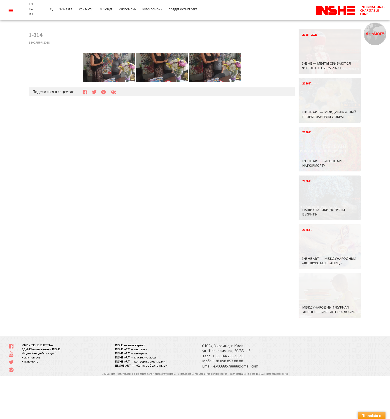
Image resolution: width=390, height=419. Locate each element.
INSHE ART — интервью (131, 353)
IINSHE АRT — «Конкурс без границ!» (141, 365)
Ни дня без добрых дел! (39, 353)
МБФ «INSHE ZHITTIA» (37, 345)
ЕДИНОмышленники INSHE (41, 349)
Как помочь (30, 361)
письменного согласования (272, 373)
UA (31, 9)
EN (31, 4)
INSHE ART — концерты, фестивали (140, 361)
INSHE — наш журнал (130, 345)
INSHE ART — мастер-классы (135, 357)
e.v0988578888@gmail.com (235, 366)
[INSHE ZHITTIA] (350, 9)
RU (31, 14)
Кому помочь (31, 357)
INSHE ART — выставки (131, 349)
